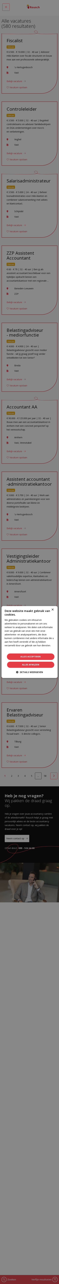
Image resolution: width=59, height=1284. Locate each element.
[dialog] (29, 642)
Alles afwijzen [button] (30, 664)
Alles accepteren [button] (30, 656)
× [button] (52, 609)
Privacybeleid (11, 649)
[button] (29, 672)
